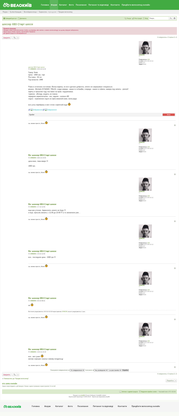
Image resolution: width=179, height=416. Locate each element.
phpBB (82, 395)
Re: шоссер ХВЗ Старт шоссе (42, 155)
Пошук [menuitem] (129, 18)
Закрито (6, 37)
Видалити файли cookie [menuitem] (149, 391)
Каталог (63, 5)
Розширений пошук (174, 18)
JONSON (141, 55)
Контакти (115, 5)
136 (148, 59)
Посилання (81, 5)
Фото (71, 5)
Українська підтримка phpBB (101, 396)
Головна (45, 5)
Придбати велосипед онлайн (136, 5)
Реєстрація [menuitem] (138, 18)
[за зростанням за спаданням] (115, 370)
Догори (175, 125)
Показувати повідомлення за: (60, 370)
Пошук (171, 18)
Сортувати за (89, 370)
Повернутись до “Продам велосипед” (16, 378)
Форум (54, 5)
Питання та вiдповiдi (98, 5)
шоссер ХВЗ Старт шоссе (17, 24)
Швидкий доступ (11, 18)
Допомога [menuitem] (23, 18)
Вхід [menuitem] (146, 18)
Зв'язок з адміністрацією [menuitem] (130, 391)
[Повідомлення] (29, 69)
